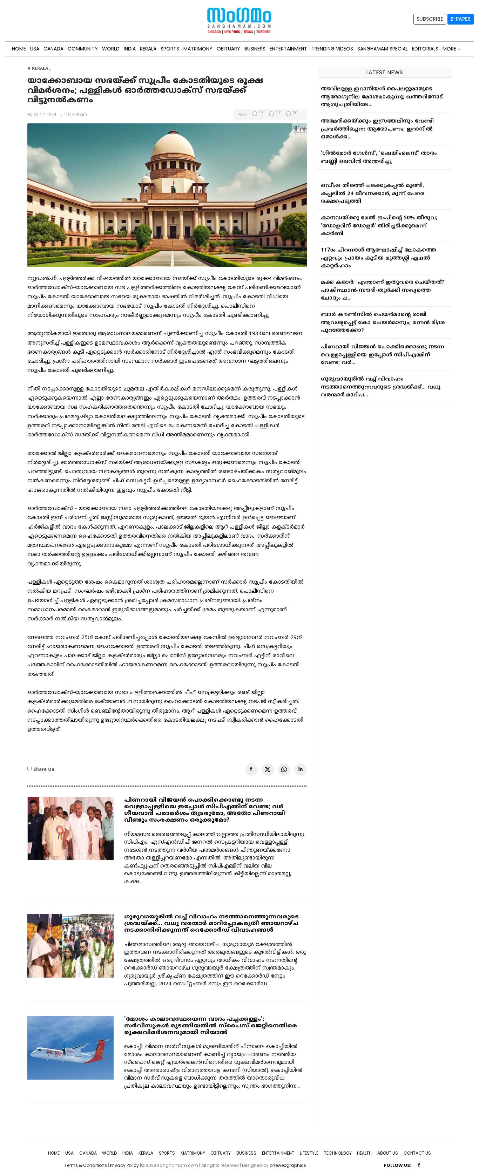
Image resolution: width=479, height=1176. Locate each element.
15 (261, 113)
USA (34, 48)
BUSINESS (254, 48)
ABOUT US (387, 1153)
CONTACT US (417, 1153)
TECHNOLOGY (338, 1153)
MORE (450, 48)
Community (83, 48)
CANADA (53, 48)
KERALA (148, 48)
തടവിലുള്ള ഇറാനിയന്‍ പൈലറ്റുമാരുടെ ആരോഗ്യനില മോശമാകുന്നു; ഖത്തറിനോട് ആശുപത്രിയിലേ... (382, 91)
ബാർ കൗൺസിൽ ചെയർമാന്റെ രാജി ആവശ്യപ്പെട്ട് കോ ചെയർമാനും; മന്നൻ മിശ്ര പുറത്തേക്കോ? (383, 317)
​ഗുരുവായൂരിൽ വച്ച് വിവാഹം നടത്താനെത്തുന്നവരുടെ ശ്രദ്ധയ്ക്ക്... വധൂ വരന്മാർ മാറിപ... (380, 381)
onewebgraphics (288, 1165)
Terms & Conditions (86, 1165)
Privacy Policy (124, 1165)
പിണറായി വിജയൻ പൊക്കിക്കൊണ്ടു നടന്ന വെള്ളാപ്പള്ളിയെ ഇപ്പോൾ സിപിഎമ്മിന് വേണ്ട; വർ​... (382, 349)
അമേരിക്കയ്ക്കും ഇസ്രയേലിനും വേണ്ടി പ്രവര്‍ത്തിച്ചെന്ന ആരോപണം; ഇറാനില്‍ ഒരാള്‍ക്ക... (377, 123)
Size (243, 115)
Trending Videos (332, 48)
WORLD (111, 48)
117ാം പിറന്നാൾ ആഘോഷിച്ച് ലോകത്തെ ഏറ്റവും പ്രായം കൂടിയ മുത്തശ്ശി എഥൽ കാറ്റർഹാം (378, 252)
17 (278, 113)
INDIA (130, 48)
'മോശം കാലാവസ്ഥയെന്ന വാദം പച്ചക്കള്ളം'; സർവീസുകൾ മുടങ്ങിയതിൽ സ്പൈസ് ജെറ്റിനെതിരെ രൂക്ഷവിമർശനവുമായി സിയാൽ (210, 1026)
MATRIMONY (197, 48)
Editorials (425, 48)
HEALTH (364, 1153)
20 (294, 113)
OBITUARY (228, 48)
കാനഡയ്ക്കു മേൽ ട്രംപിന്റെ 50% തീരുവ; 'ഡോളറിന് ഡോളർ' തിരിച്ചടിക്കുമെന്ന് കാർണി (379, 220)
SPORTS (170, 48)
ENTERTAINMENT (288, 48)
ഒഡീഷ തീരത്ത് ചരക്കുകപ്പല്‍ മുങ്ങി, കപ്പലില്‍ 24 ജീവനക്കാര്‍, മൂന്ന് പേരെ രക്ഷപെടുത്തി (372, 188)
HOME (19, 48)
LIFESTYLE (309, 1153)
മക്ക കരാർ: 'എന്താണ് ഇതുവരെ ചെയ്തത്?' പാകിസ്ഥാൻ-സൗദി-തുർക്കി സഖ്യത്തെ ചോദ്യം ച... (383, 284)
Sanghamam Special (382, 48)
